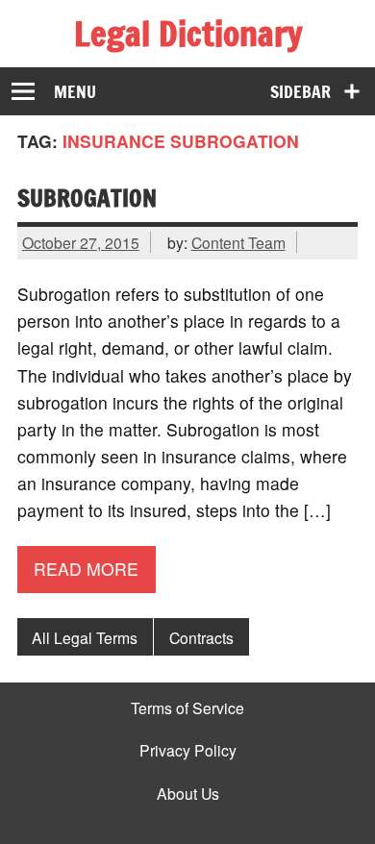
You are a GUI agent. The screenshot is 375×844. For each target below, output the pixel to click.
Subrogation (87, 197)
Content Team (238, 242)
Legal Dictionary (188, 34)
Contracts (201, 637)
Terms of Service (187, 708)
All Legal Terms (85, 637)
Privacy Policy (188, 750)
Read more (86, 569)
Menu (75, 92)
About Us (188, 794)
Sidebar (300, 92)
